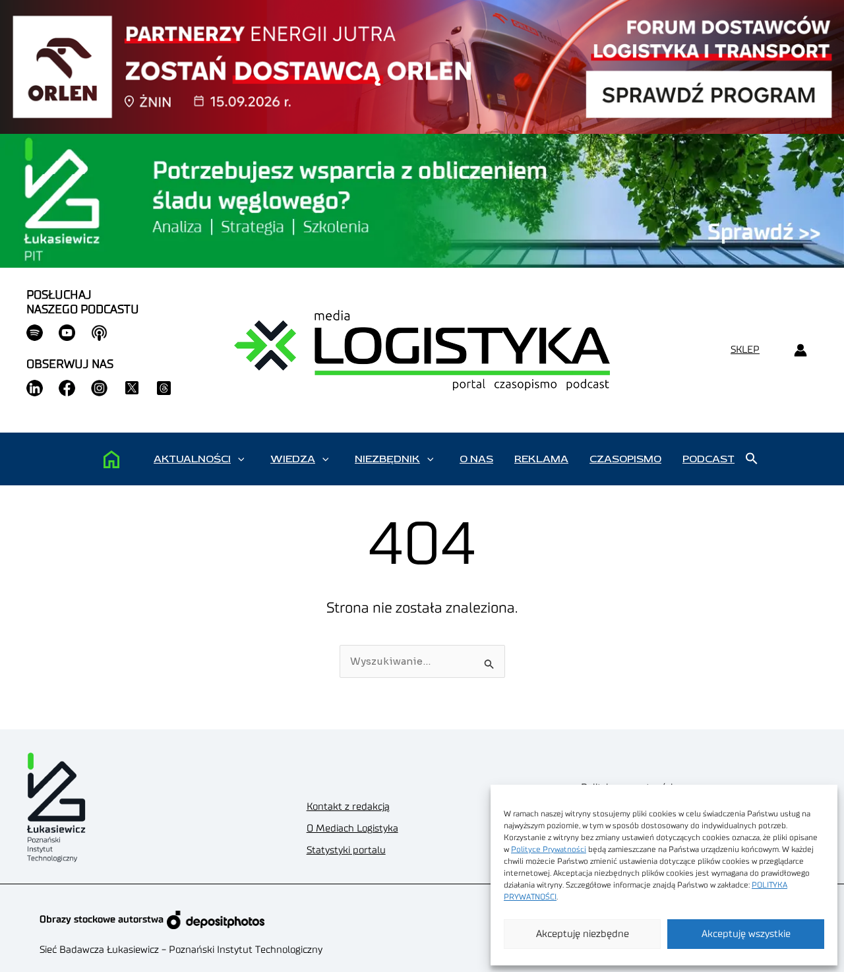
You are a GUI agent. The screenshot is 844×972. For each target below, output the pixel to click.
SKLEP (745, 350)
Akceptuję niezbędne (582, 934)
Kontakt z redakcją (348, 807)
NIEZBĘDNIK (387, 459)
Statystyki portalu (346, 850)
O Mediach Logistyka (352, 829)
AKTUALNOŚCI (192, 459)
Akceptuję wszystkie (746, 934)
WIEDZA (292, 459)
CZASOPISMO (625, 459)
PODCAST (708, 459)
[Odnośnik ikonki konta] (800, 350)
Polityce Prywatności (548, 849)
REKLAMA (541, 459)
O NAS (476, 459)
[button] (241, 459)
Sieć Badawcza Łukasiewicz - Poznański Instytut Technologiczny (181, 950)
